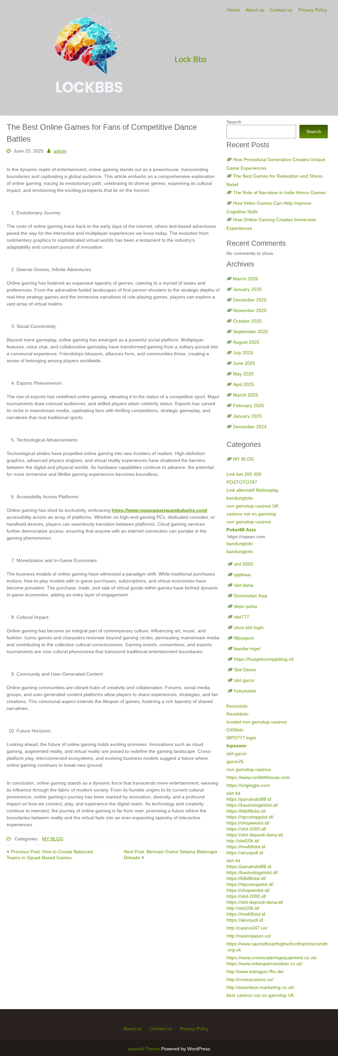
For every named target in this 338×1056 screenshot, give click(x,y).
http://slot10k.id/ (242, 841)
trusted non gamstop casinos (256, 722)
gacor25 (235, 761)
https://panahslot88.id (248, 799)
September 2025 (250, 331)
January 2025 (247, 416)
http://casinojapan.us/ (248, 936)
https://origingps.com (248, 785)
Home (233, 10)
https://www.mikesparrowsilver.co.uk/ (264, 964)
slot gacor (244, 680)
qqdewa (242, 575)
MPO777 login (241, 738)
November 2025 (250, 310)
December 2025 (250, 300)
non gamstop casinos (248, 522)
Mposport (244, 638)
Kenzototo (237, 706)
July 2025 (243, 353)
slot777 (241, 617)
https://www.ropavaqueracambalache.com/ (159, 510)
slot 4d (233, 793)
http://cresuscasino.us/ (249, 979)
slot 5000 (243, 564)
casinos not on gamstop (251, 514)
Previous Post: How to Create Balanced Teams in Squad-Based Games (50, 855)
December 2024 (250, 427)
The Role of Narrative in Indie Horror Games (279, 192)
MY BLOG (52, 839)
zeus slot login (249, 627)
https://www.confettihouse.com (258, 777)
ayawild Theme (144, 1049)
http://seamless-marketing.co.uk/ (260, 987)
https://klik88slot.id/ (246, 811)
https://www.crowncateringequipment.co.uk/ (271, 958)
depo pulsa (245, 606)
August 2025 (246, 342)
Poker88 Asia (241, 530)
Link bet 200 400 (243, 474)
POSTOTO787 (241, 482)
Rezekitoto (237, 714)
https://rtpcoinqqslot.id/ (250, 817)
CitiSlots (234, 730)
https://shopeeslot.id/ (248, 823)
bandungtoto (239, 498)
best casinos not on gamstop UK (260, 995)
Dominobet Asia (250, 596)
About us (255, 10)
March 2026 (245, 279)
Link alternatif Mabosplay (252, 490)
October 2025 (247, 321)
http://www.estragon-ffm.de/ (255, 971)
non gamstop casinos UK (252, 506)
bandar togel (247, 648)
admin (59, 151)
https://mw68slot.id (245, 847)
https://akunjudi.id (244, 853)
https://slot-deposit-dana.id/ (254, 835)
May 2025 (243, 374)
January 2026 (247, 289)
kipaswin (236, 746)
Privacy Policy (312, 10)
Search (233, 122)
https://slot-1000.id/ (246, 829)
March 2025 (245, 395)
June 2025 (244, 363)
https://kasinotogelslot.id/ (252, 805)
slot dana (243, 585)
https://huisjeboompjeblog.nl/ (264, 659)
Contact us (281, 10)
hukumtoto (245, 691)
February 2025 (248, 405)
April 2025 (243, 384)
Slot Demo (245, 670)
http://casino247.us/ (246, 928)
